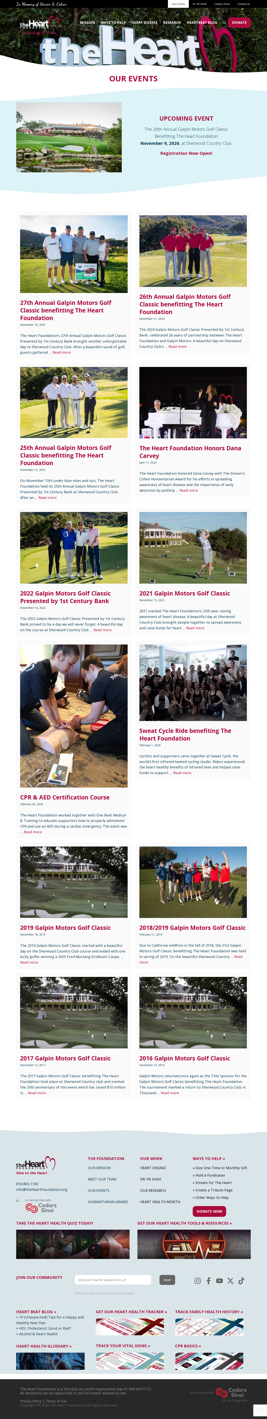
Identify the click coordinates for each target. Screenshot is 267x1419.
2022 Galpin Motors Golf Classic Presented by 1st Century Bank (65, 597)
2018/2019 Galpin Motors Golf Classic (192, 928)
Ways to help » (209, 1158)
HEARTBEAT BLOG (202, 22)
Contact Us (244, 4)
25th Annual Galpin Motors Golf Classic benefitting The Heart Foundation (65, 455)
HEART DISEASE (144, 22)
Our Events (178, 4)
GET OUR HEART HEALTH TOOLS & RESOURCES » (184, 1223)
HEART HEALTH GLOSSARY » (44, 1346)
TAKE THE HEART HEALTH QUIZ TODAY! (54, 1223)
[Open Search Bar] (224, 23)
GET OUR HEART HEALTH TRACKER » (131, 1311)
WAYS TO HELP (113, 22)
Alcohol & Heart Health (38, 1334)
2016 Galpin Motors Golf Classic (184, 1058)
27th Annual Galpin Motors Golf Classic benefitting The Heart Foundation (65, 310)
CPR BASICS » (188, 1346)
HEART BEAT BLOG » (36, 1311)
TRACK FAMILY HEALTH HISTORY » (209, 1311)
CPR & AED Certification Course (65, 797)
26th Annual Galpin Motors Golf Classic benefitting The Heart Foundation (185, 304)
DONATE (239, 22)
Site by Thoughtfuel (234, 1400)
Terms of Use (56, 1401)
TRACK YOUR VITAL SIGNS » (123, 1345)
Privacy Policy (31, 1401)
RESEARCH (172, 22)
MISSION (87, 22)
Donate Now (209, 1211)
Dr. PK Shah (200, 4)
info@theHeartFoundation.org (41, 1189)
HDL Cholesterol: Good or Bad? (45, 1328)
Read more (62, 352)
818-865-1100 (27, 1183)
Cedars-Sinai (222, 4)
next (167, 1279)
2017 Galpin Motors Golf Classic (65, 1058)
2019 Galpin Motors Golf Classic (65, 928)
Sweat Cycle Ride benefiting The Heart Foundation (185, 734)
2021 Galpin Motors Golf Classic (184, 593)
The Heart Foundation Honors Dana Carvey (190, 452)
